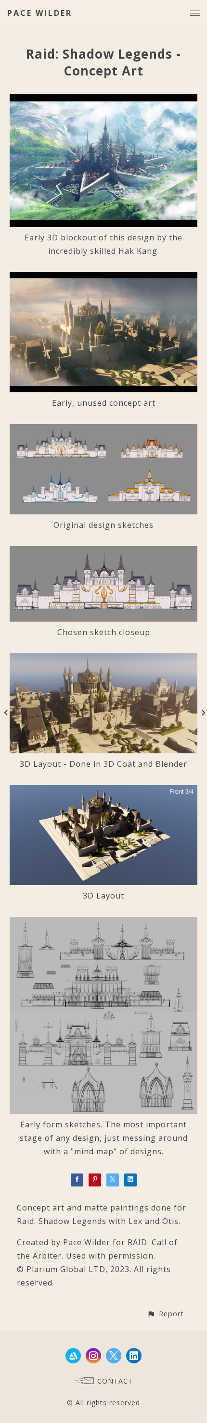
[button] (165, 1313)
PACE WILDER (39, 13)
